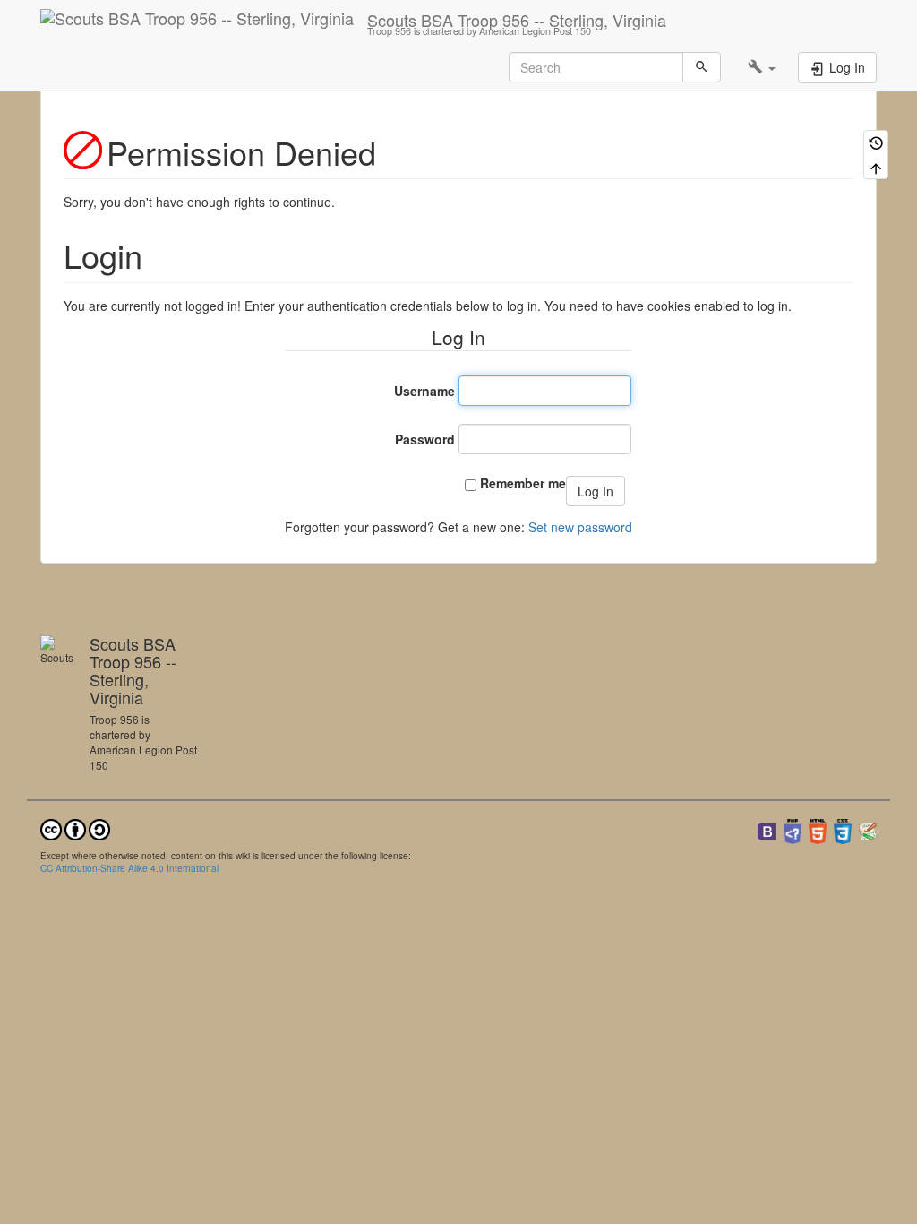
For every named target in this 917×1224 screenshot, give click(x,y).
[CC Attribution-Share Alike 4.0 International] (75, 827)
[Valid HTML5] (818, 829)
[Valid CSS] (843, 829)
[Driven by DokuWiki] (868, 829)
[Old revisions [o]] (875, 142)
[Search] (701, 67)
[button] (761, 67)
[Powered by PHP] (792, 829)
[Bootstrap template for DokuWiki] (767, 829)
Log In (595, 491)
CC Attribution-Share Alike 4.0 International (129, 868)
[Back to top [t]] (875, 166)
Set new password (580, 527)
